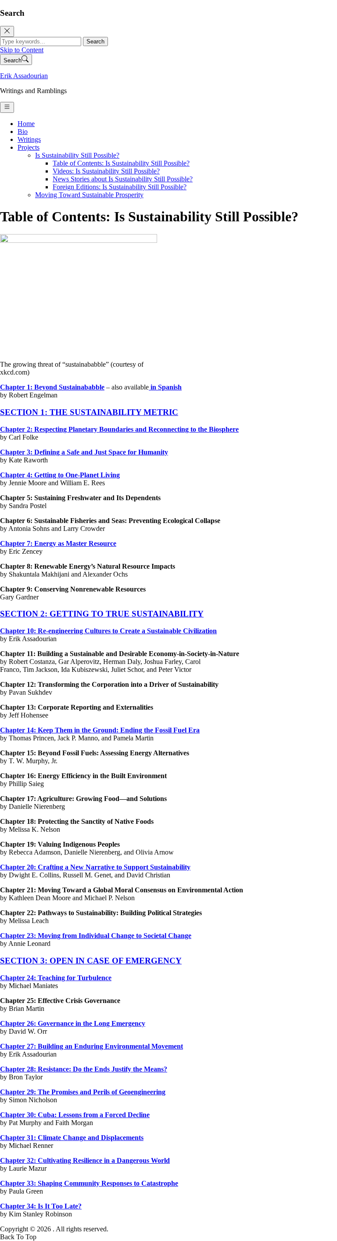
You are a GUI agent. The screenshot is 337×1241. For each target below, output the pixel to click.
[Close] (7, 31)
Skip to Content (21, 50)
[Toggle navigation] (7, 107)
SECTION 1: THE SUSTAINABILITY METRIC (89, 412)
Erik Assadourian (24, 75)
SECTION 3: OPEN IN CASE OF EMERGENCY (91, 960)
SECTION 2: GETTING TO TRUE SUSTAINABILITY (102, 613)
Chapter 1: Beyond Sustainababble (52, 387)
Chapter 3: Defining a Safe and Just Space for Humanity (84, 452)
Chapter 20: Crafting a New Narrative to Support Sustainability (95, 867)
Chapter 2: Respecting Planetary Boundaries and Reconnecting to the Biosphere (119, 429)
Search (95, 41)
